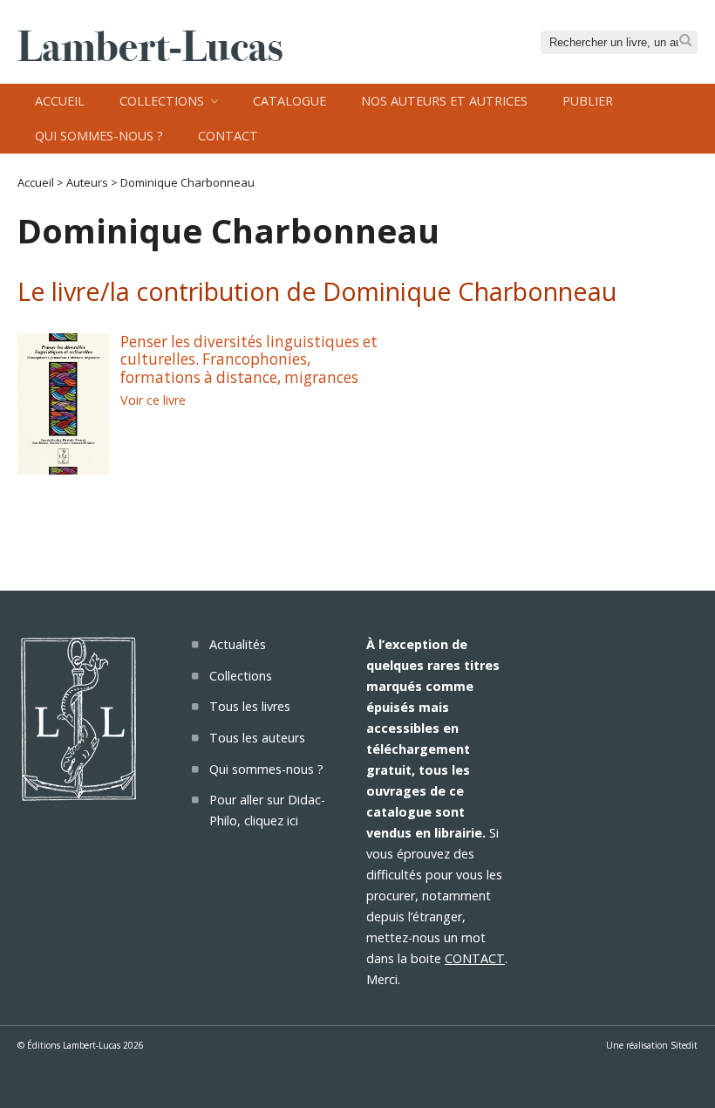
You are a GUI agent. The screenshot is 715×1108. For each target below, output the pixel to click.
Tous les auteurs (257, 737)
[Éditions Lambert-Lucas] (150, 55)
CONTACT (475, 958)
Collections (161, 100)
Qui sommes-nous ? (99, 135)
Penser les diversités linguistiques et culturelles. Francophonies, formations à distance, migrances (249, 359)
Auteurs (87, 182)
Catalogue (289, 100)
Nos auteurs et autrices (444, 100)
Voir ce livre (153, 400)
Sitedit (684, 1045)
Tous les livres (249, 706)
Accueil (60, 100)
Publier (587, 100)
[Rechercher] (686, 41)
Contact (228, 135)
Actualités (237, 644)
